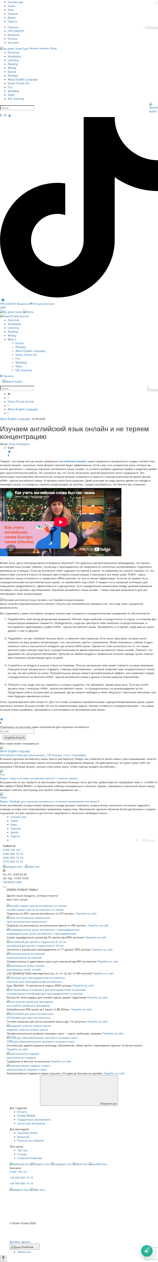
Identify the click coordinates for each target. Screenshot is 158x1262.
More (11, 339)
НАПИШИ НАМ (12, 882)
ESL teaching (16, 98)
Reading (13, 64)
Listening (13, 60)
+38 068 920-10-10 (21, 1183)
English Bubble (26, 1115)
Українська (24, 1252)
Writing (12, 68)
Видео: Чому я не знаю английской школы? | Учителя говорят (39, 778)
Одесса (12, 21)
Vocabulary (14, 56)
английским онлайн (73, 461)
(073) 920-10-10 (13, 861)
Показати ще (107, 1103)
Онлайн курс (16, 2)
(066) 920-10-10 (13, 854)
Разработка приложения (25, 1234)
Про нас (22, 1150)
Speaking (13, 91)
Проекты (13, 27)
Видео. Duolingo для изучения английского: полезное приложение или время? (49, 801)
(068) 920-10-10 (13, 857)
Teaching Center (27, 1133)
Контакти (13, 42)
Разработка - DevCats (23, 1230)
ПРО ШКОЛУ (16, 31)
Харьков (13, 13)
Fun (10, 87)
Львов (11, 6)
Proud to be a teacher (30, 1140)
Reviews (13, 75)
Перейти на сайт (86, 913)
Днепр (12, 17)
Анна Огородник (19, 444)
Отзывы (22, 1154)
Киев (11, 10)
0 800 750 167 (12, 850)
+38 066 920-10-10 (21, 1177)
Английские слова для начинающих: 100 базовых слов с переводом (43, 755)
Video (11, 95)
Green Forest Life (18, 83)
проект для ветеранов (31, 1123)
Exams (12, 72)
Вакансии (14, 35)
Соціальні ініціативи (29, 1158)
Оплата (12, 38)
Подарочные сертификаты (34, 1119)
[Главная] (9, 394)
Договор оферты (20, 1242)
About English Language (23, 79)
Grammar (13, 52)
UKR (3, 307)
